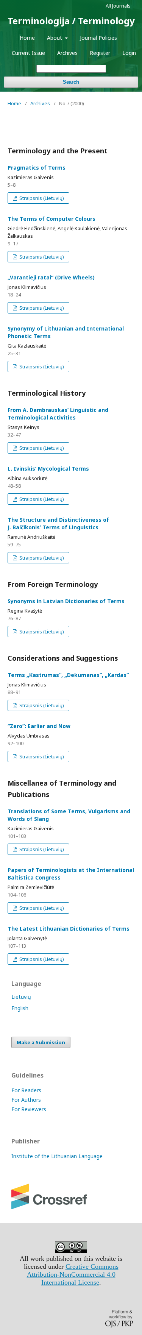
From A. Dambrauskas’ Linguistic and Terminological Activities (58, 413)
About (55, 37)
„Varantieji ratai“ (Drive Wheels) (51, 277)
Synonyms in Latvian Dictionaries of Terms (66, 601)
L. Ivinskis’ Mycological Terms (48, 468)
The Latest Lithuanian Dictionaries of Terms (69, 928)
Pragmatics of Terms (37, 167)
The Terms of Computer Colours (51, 218)
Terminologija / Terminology (71, 20)
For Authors (26, 1099)
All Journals (118, 5)
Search (71, 82)
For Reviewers (28, 1109)
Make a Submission (41, 1042)
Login (129, 52)
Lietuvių (21, 996)
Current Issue (28, 52)
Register (100, 52)
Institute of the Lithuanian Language (57, 1156)
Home (27, 37)
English (19, 1008)
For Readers (26, 1090)
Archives (67, 52)
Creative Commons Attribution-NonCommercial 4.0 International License (73, 1274)
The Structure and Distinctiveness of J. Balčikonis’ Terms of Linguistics (58, 523)
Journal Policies (98, 37)
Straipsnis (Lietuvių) (41, 198)
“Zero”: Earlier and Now (39, 726)
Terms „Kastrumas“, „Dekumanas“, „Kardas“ (68, 674)
